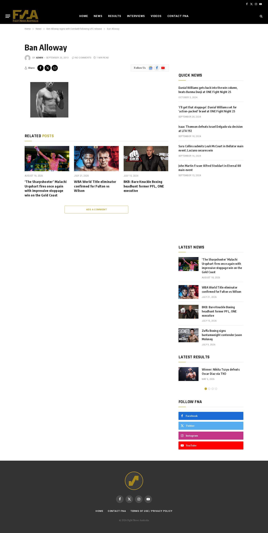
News (98, 16)
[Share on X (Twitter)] (47, 68)
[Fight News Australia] (25, 16)
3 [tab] (212, 388)
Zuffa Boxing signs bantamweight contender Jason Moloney (222, 335)
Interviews (136, 16)
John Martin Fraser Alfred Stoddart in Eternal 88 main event (209, 168)
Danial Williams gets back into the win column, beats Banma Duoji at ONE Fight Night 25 (208, 90)
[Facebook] (12, 94)
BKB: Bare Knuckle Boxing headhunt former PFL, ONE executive (144, 186)
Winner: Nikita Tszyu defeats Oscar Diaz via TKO (221, 371)
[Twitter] (12, 103)
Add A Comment (96, 209)
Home (83, 16)
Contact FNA (178, 16)
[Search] (261, 16)
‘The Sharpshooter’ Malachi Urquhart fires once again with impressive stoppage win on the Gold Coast (46, 188)
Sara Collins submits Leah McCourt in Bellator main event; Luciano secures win (210, 148)
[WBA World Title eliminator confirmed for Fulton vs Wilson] (96, 158)
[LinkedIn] (12, 111)
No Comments (83, 57)
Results (114, 16)
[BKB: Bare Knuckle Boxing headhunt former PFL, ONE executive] (146, 158)
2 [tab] (209, 388)
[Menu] (7, 16)
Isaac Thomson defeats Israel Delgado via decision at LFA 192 (210, 129)
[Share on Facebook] (40, 68)
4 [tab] (216, 388)
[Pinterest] (12, 119)
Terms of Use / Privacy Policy (151, 511)
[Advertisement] (210, 210)
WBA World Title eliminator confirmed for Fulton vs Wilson (95, 186)
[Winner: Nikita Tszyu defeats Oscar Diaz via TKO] (188, 374)
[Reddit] (12, 136)
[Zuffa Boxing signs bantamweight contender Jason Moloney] (188, 335)
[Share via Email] (55, 68)
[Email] (12, 127)
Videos (156, 16)
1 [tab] (205, 388)
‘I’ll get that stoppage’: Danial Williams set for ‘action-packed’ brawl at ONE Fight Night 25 (207, 109)
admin (39, 57)
